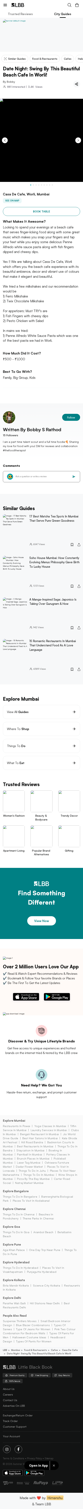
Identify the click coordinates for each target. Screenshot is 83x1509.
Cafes (54, 1350)
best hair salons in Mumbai (40, 1138)
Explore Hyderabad (16, 1262)
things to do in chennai (19, 1214)
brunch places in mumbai (33, 1158)
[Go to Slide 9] (52, 185)
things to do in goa (16, 1232)
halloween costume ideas (29, 1337)
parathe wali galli (14, 1303)
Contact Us (10, 1400)
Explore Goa (11, 1227)
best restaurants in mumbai (35, 1146)
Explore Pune (12, 1244)
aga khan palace (14, 1250)
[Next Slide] (78, 140)
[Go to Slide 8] (49, 185)
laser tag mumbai (28, 1162)
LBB (5, 1350)
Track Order (10, 1421)
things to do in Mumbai (38, 1174)
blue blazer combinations (33, 1325)
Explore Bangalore (16, 1191)
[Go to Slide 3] (36, 185)
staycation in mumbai (30, 1150)
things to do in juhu (32, 1170)
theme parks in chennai (38, 1218)
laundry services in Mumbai (49, 1130)
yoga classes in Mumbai (50, 1126)
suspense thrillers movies (19, 1321)
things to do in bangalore (20, 1196)
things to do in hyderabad (20, 1267)
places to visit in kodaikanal (31, 1200)
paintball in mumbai (29, 1154)
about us (8, 1389)
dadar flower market (29, 1166)
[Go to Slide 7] (47, 185)
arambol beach (43, 1232)
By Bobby (9, 81)
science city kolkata (46, 1285)
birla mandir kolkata (16, 1285)
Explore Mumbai (14, 1120)
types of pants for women (33, 1341)
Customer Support (14, 1426)
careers (8, 1394)
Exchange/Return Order (18, 1415)
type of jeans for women (33, 1329)
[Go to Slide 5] (41, 185)
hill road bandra (32, 1142)
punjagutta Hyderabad (41, 1271)
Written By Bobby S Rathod (32, 429)
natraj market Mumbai (29, 1182)
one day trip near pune (44, 1250)
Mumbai (15, 1350)
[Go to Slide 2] (33, 185)
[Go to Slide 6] (44, 185)
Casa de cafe (70, 1350)
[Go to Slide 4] (39, 185)
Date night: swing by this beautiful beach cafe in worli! (39, 1353)
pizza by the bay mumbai (33, 1178)
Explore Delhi (12, 1298)
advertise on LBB (14, 1405)
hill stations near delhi (45, 1303)
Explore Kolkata (14, 1280)
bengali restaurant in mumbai (39, 1134)
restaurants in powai (16, 1126)
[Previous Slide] (5, 140)
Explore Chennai (14, 1209)
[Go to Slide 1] (30, 185)
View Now (41, 921)
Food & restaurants (35, 1350)
